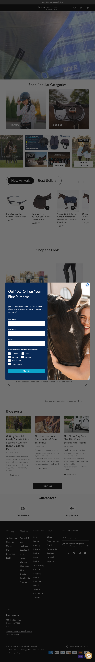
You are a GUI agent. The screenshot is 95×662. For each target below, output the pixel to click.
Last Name (12, 329)
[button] (88, 655)
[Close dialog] (87, 285)
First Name (12, 319)
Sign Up (26, 371)
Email (10, 339)
